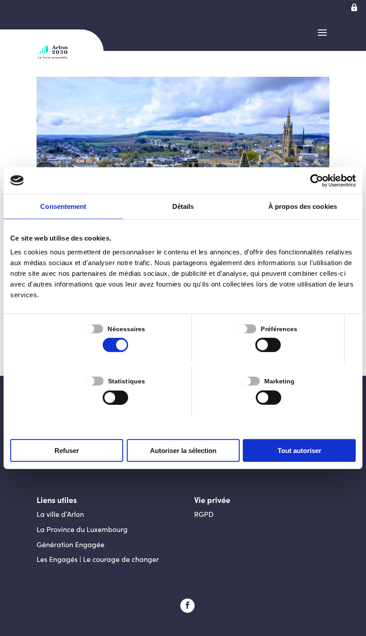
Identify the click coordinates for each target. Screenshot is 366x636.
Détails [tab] (183, 206)
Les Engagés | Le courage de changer (98, 559)
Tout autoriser (299, 450)
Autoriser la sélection (183, 450)
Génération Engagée (70, 544)
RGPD (204, 514)
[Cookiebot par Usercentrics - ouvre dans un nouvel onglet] (317, 180)
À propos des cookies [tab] (302, 206)
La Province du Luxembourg (82, 529)
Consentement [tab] (63, 206)
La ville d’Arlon (60, 514)
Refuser (66, 450)
